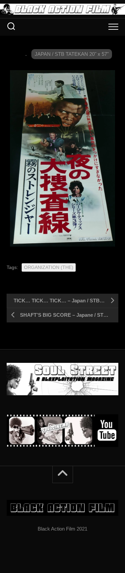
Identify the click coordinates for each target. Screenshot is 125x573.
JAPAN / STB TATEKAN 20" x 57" (72, 54)
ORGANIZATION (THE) (48, 267)
